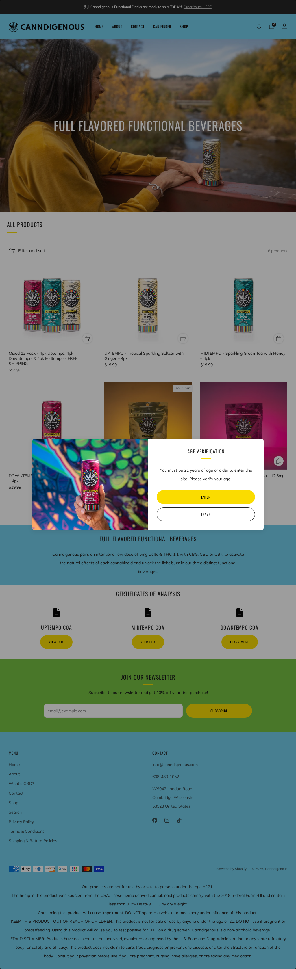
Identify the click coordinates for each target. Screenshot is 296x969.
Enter (205, 496)
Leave (205, 514)
